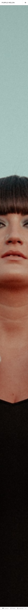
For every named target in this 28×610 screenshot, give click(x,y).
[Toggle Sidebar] (25, 2)
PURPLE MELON (8, 3)
